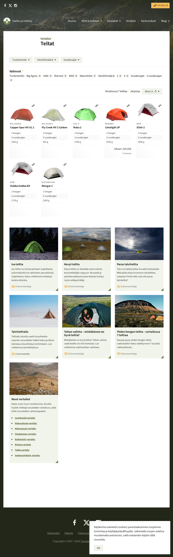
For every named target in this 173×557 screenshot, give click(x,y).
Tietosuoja (84, 533)
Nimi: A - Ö (151, 91)
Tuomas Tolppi (89, 541)
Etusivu (72, 21)
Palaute (69, 533)
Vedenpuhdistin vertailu (27, 455)
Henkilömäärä (45, 60)
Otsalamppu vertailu (25, 434)
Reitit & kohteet (90, 21)
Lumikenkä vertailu (25, 418)
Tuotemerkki (19, 60)
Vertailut (131, 21)
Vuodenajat (70, 60)
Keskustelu (53, 533)
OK (98, 548)
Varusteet (112, 21)
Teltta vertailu (22, 450)
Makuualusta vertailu (26, 423)
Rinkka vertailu (23, 444)
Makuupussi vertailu (25, 428)
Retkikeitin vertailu (25, 439)
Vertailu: (162, 5)
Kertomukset (148, 21)
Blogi (164, 21)
